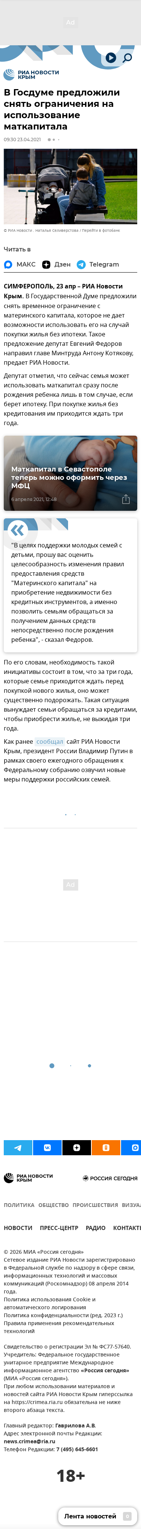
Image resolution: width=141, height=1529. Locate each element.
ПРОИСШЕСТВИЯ (95, 1205)
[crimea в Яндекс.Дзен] (76, 1147)
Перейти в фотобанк (101, 230)
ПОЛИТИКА (19, 1205)
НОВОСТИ (18, 1229)
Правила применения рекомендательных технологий (59, 1327)
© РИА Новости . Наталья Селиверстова (41, 230)
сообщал (49, 741)
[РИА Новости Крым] (31, 74)
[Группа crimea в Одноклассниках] (106, 1147)
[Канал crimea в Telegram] (18, 1147)
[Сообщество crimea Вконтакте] (47, 1147)
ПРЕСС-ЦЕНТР (59, 1229)
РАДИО (96, 1229)
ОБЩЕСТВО (53, 1205)
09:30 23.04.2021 (22, 139)
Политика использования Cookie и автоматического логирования (50, 1304)
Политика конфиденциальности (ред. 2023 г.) (63, 1316)
